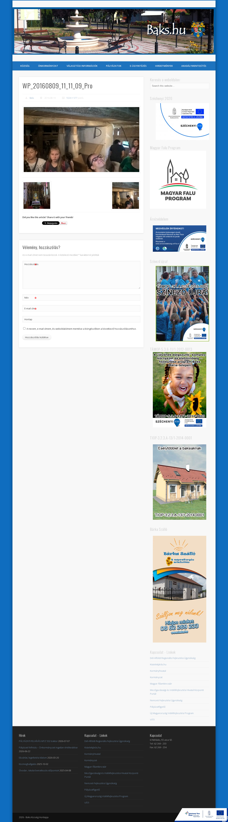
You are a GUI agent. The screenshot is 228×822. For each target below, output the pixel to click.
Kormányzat (156, 677)
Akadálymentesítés (193, 65)
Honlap (28, 319)
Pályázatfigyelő (157, 706)
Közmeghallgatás (27, 764)
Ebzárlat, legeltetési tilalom (33, 757)
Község (25, 65)
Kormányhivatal (158, 670)
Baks (32, 97)
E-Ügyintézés (138, 65)
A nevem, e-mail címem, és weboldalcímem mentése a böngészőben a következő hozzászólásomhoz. (81, 328)
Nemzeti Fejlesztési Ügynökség (166, 700)
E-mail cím (30, 309)
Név (30, 298)
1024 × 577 (71, 97)
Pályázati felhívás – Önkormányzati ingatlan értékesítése (48, 747)
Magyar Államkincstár (161, 683)
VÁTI (152, 719)
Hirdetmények (164, 65)
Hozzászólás (30, 264)
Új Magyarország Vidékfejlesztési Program (172, 713)
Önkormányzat (48, 65)
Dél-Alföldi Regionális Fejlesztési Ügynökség (172, 658)
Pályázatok (113, 65)
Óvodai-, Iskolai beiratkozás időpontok (39, 770)
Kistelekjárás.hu (158, 664)
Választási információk (82, 65)
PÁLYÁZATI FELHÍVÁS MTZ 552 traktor (38, 741)
